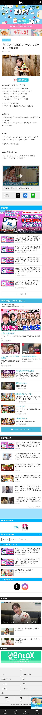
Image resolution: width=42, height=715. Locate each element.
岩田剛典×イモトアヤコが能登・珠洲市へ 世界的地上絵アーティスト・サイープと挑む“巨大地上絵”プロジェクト (28, 455)
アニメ (24, 684)
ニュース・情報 (27, 674)
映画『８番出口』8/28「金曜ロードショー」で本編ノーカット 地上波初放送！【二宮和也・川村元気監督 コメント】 (28, 488)
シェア (25, 195)
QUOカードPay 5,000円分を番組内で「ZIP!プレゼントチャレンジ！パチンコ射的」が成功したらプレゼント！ (27, 444)
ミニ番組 (4, 688)
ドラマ (3, 674)
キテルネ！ (6, 40)
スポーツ (4, 684)
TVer (21, 80)
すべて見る (20, 294)
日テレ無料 (25, 527)
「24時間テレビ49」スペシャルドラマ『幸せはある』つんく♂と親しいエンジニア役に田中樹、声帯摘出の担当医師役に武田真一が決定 (28, 499)
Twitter (17, 586)
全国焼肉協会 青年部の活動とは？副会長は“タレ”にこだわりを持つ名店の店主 (28, 466)
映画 (24, 679)
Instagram (25, 586)
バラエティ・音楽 (6, 679)
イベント (25, 688)
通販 (3, 693)
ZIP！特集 (5, 539)
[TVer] (21, 21)
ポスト (18, 195)
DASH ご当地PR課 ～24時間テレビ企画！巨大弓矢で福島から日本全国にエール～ (27, 477)
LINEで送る (33, 195)
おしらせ (23, 539)
